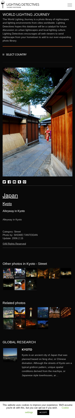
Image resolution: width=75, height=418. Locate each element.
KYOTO (27, 349)
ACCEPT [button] (43, 412)
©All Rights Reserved (14, 243)
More (47, 365)
